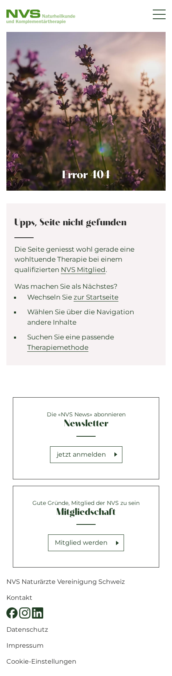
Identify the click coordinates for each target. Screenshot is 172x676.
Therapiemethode (57, 347)
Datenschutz (27, 629)
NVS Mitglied (83, 270)
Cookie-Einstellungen (41, 661)
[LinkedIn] (37, 613)
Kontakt (19, 597)
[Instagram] (24, 613)
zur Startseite (96, 297)
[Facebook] (12, 613)
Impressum (25, 645)
